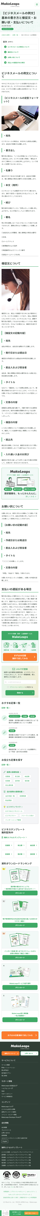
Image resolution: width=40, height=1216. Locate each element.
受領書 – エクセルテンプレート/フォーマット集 (16, 1157)
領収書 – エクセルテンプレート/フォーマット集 (16, 1160)
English (5, 1141)
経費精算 (23, 796)
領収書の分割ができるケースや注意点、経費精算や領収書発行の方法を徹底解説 (23, 736)
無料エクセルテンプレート (14, 837)
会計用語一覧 (10, 796)
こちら (12, 1187)
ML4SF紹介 (5, 1070)
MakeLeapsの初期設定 (9, 1086)
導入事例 (4, 1076)
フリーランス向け (27, 815)
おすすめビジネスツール (13, 811)
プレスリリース (6, 1130)
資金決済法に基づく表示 (10, 1197)
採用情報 (4, 1135)
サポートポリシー (7, 1094)
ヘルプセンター (6, 1088)
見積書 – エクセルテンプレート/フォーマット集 (16, 1165)
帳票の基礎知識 (13, 772)
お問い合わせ (29, 1053)
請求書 (32, 716)
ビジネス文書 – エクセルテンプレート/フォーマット (17, 1152)
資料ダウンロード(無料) (9, 1112)
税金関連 (8, 800)
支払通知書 (9, 785)
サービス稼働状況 (7, 1096)
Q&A (3, 1091)
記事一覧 (15, 35)
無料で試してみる (31, 1213)
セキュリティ (31, 1191)
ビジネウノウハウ (14, 806)
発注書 (17, 776)
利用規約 (6, 1191)
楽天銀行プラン (6, 1073)
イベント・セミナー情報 (9, 1114)
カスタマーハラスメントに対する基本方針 (14, 1138)
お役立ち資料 (6, 35)
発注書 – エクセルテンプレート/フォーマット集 (16, 1163)
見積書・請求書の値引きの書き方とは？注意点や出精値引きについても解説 (23, 721)
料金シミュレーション (8, 1067)
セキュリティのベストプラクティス (19, 1194)
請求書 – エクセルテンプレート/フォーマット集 (16, 1155)
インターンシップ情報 (13, 820)
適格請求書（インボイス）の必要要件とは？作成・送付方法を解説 (23, 750)
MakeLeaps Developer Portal (10, 1117)
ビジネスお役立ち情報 (8, 1109)
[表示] (10, 41)
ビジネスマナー (7, 29)
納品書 (27, 776)
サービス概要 (6, 1065)
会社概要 (4, 1127)
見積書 (25, 716)
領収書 (12, 731)
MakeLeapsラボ (6, 1106)
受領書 (7, 781)
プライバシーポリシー (18, 1191)
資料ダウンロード (10, 1053)
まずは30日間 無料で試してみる (20, 657)
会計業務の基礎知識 (14, 791)
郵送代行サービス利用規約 (28, 1197)
